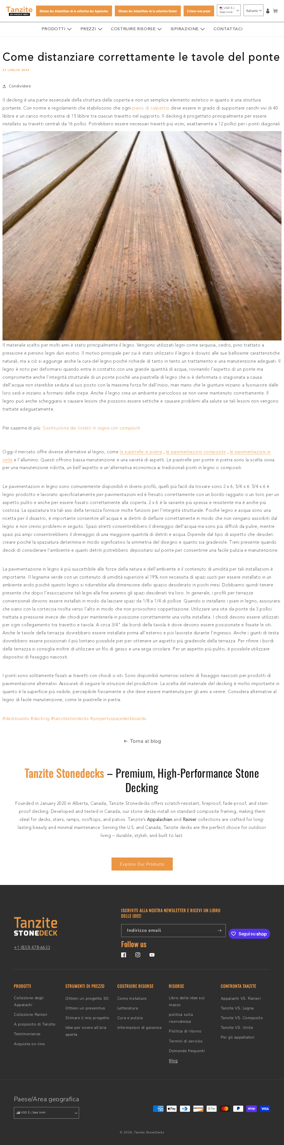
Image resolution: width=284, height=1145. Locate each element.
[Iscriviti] (219, 930)
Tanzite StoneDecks (149, 1132)
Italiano (252, 10)
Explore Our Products (142, 864)
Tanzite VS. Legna (237, 1008)
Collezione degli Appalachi (29, 1001)
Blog (173, 1060)
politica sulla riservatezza (181, 1018)
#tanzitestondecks (70, 719)
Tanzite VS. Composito (242, 1018)
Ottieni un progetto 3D (86, 998)
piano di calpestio (151, 108)
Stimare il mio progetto (87, 1018)
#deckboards (15, 719)
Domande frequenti (187, 1051)
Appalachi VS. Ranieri (241, 998)
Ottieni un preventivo (85, 1008)
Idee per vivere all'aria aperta (85, 1031)
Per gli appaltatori (238, 1037)
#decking (40, 719)
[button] (275, 11)
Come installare (132, 998)
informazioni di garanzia (139, 1027)
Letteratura (127, 1008)
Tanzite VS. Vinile (237, 1027)
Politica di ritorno (185, 1031)
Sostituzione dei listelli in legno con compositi (91, 428)
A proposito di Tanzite (34, 1024)
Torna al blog (145, 741)
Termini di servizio (185, 1041)
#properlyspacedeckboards (118, 719)
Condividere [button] (20, 86)
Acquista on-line (29, 1044)
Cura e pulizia (130, 1018)
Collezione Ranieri (30, 1014)
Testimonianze (27, 1034)
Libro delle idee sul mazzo (187, 1001)
